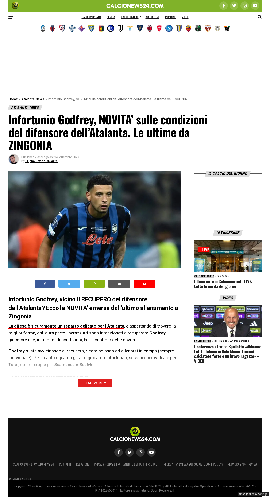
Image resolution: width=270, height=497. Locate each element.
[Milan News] (149, 28)
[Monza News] (159, 28)
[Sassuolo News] (198, 28)
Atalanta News (32, 99)
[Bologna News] (52, 28)
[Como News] (72, 28)
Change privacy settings (253, 494)
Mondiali (170, 17)
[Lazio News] (130, 28)
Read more (93, 383)
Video (185, 17)
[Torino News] (208, 28)
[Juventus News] (120, 28)
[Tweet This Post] (69, 284)
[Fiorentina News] (81, 28)
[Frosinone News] (91, 28)
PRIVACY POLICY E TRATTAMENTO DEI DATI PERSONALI (126, 464)
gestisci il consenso (19, 478)
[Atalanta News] (43, 28)
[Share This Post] (94, 284)
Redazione (82, 464)
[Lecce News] (140, 28)
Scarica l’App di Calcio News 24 (33, 464)
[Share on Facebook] (45, 284)
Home (13, 99)
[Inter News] (111, 28)
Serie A (111, 17)
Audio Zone (152, 17)
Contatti (65, 464)
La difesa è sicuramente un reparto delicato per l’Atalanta (66, 326)
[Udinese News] (217, 28)
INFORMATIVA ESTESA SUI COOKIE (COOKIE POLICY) (193, 464)
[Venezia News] (227, 28)
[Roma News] (188, 28)
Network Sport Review (242, 464)
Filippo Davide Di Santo (41, 161)
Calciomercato (91, 17)
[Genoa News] (101, 28)
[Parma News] (179, 28)
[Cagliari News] (62, 28)
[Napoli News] (169, 28)
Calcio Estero (130, 17)
